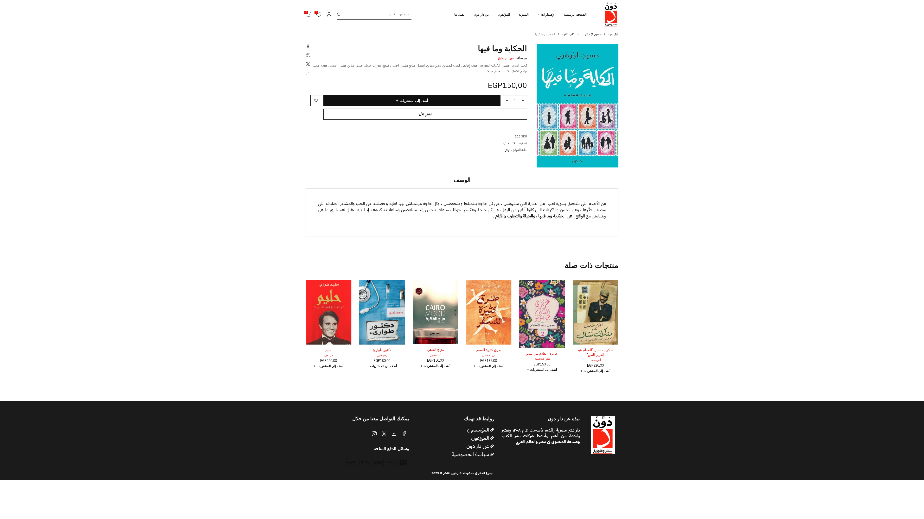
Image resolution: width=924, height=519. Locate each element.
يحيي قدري (435, 355)
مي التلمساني (542, 355)
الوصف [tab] (462, 179)
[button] (595, 369)
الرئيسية (613, 34)
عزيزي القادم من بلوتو (595, 353)
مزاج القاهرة (489, 349)
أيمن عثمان (328, 360)
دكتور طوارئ (435, 349)
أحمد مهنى (488, 355)
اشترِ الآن (425, 114)
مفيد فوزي (382, 355)
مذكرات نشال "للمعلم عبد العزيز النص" (328, 352)
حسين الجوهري (507, 58)
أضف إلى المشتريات (414, 100)
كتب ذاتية (568, 34)
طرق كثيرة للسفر (542, 349)
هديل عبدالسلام (595, 359)
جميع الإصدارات (591, 34)
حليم (382, 349)
